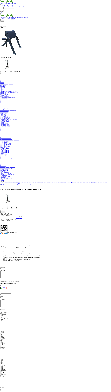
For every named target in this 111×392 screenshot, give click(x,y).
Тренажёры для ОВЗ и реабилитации (7, 167)
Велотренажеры (3, 100)
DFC (6, 221)
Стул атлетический (4, 116)
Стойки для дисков (4, 142)
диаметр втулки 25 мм (4, 150)
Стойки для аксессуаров (5, 146)
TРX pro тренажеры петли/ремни (7, 178)
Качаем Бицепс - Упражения (22, 182)
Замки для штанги (4, 169)
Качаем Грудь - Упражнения (34, 182)
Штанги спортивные (4, 148)
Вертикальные (3, 101)
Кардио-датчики (3, 175)
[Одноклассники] (2, 233)
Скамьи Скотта (3, 114)
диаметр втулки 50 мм (4, 152)
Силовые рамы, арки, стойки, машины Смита (9, 92)
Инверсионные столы (4, 124)
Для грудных (3, 77)
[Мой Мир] (6, 233)
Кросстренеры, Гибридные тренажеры (8, 110)
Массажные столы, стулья (5, 128)
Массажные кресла (4, 129)
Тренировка (25, 6)
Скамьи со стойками (4, 96)
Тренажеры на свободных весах (6, 84)
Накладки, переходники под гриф (7, 174)
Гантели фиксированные (5, 156)
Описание (2, 237)
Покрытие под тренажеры (5, 173)
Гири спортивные (3, 157)
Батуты (1, 179)
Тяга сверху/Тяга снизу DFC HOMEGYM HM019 (14, 186)
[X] (4, 233)
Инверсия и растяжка (4, 123)
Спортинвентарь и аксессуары (6, 168)
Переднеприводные (4, 105)
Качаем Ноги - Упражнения (57, 182)
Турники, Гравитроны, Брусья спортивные (8, 119)
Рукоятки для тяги (4, 170)
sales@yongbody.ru (11, 5)
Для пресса (2, 87)
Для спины (2, 78)
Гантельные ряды (3, 154)
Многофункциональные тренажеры (7, 97)
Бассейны (2, 180)
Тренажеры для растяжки (5, 126)
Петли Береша (3, 177)
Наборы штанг (3, 149)
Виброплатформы (4, 132)
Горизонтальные (3, 102)
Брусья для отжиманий (4, 120)
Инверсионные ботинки (5, 125)
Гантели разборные (4, 155)
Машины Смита (3, 95)
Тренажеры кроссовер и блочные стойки (8, 91)
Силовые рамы (3, 93)
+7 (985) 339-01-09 (4, 5)
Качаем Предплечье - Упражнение (69, 182)
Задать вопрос (12, 237)
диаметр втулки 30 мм (4, 151)
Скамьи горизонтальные (5, 118)
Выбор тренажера (15, 6)
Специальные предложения (5, 74)
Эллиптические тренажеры (5, 104)
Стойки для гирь (3, 145)
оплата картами (13, 12)
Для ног (2, 83)
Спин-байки (2, 103)
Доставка (2, 6)
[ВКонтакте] (1, 233)
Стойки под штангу (4, 94)
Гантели (2, 153)
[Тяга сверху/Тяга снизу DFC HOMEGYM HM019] (7, 204)
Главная (2, 186)
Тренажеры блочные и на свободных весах (8, 75)
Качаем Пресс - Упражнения (82, 182)
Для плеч (2, 81)
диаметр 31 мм (3, 165)
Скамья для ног (3, 115)
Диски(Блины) (3, 162)
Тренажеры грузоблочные (5, 76)
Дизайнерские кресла (4, 137)
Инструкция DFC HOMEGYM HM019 (8, 235)
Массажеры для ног (4, 130)
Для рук (2, 82)
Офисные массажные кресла (6, 139)
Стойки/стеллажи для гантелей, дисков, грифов (9, 140)
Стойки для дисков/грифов (5, 143)
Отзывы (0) (7, 237)
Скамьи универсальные (5, 117)
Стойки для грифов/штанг (5, 144)
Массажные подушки (4, 134)
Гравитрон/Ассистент (4, 121)
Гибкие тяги (2, 171)
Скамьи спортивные (4, 111)
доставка (18, 12)
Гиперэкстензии (3, 113)
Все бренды (2, 383)
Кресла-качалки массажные (5, 138)
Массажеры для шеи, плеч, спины (7, 133)
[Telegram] (7, 233)
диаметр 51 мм (3, 166)
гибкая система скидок (4, 12)
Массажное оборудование (5, 127)
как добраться (19, 218)
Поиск (13, 19)
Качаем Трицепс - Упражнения (12, 183)
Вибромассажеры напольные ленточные (8, 131)
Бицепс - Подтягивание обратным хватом (8, 182)
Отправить (3, 309)
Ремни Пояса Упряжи (4, 172)
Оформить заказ (9, 72)
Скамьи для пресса (4, 112)
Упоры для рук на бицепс (5, 176)
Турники (2, 122)
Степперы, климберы (4, 109)
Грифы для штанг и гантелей (6, 158)
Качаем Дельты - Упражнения (45, 182)
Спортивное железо (4, 147)
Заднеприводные (3, 106)
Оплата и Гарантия (8, 6)
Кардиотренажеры (4, 98)
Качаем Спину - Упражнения (93, 182)
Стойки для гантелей (4, 141)
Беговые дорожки (3, 99)
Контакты (21, 6)
